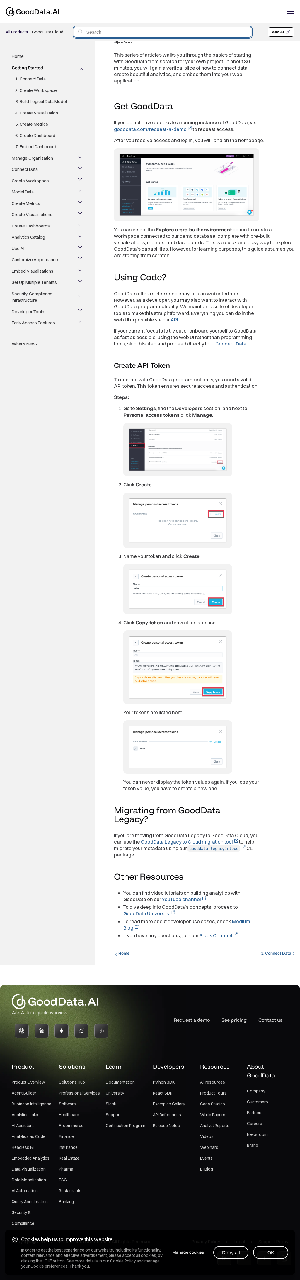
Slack (111, 1104)
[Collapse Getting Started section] (80, 68)
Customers (257, 1101)
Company (256, 1091)
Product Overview (28, 1082)
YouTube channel (181, 899)
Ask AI (278, 32)
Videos (207, 1136)
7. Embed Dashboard (35, 146)
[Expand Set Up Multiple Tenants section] (80, 282)
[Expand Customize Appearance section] (80, 260)
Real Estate (69, 1158)
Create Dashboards (31, 226)
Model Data (23, 192)
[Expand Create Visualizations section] (80, 214)
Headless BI (23, 1147)
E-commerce (71, 1125)
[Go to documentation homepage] (32, 11)
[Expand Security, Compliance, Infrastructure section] (80, 297)
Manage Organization (32, 158)
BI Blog (206, 1169)
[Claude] (42, 1031)
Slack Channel (216, 935)
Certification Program (125, 1125)
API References (167, 1114)
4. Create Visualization (36, 113)
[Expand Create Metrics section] (80, 203)
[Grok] (81, 1031)
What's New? (25, 344)
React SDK (162, 1093)
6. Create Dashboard (35, 135)
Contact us (270, 1020)
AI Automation (25, 1190)
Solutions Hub (72, 1082)
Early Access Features (33, 323)
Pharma (66, 1169)
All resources (212, 1082)
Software (67, 1104)
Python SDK (164, 1082)
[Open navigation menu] (290, 12)
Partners (255, 1112)
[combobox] (162, 32)
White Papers (212, 1114)
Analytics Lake (25, 1114)
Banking (66, 1201)
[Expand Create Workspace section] (80, 181)
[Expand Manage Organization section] (80, 158)
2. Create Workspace (36, 90)
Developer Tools (28, 311)
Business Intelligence (31, 1104)
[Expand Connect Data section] (80, 169)
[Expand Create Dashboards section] (80, 226)
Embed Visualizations (32, 271)
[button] (178, 106)
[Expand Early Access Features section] (80, 323)
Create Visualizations (32, 214)
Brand (252, 1145)
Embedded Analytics (31, 1158)
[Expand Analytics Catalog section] (80, 237)
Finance (66, 1136)
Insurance (68, 1147)
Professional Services (79, 1093)
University (115, 1093)
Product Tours (213, 1093)
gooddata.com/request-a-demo (150, 129)
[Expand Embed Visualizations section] (80, 271)
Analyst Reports (214, 1125)
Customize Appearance (35, 259)
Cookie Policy (123, 1261)
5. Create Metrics (31, 124)
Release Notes (166, 1125)
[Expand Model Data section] (80, 192)
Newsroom (257, 1134)
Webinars (209, 1147)
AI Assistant (23, 1125)
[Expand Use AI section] (80, 249)
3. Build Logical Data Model (41, 101)
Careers (254, 1123)
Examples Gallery (169, 1104)
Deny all (231, 1252)
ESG (63, 1180)
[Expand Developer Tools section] (80, 312)
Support (113, 1114)
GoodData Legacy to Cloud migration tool (187, 842)
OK (270, 1252)
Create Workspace (30, 180)
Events (206, 1158)
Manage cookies (188, 1252)
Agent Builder (24, 1093)
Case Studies (212, 1104)
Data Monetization (29, 1180)
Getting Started (27, 67)
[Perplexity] (101, 1031)
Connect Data (25, 169)
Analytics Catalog (28, 237)
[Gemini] (61, 1031)
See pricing (234, 1020)
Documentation (120, 1082)
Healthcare (69, 1114)
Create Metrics (26, 203)
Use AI (18, 248)
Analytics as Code (28, 1136)
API (174, 319)
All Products (17, 32)
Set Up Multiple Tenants (34, 282)
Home (18, 56)
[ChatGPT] (22, 1031)
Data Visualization (29, 1169)
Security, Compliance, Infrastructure (32, 297)
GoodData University (146, 913)
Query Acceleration (30, 1201)
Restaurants (70, 1190)
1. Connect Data (30, 79)
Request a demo (192, 1020)
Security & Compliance (23, 1218)
